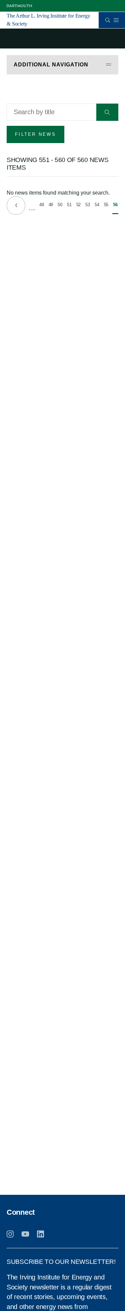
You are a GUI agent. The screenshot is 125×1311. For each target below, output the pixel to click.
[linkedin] (40, 1234)
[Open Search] (107, 20)
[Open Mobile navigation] (116, 20)
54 (97, 205)
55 (106, 205)
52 (78, 205)
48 (42, 205)
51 (69, 205)
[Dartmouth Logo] (19, 5)
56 (115, 208)
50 (60, 205)
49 (51, 205)
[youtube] (25, 1234)
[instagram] (10, 1234)
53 (88, 205)
